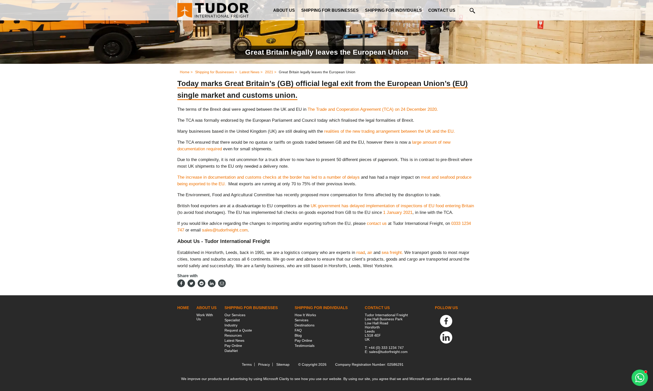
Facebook (446, 321)
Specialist (232, 320)
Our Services (234, 315)
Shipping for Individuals (393, 10)
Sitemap (283, 364)
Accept (347, 366)
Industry (230, 325)
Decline (347, 379)
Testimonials (305, 346)
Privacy (264, 364)
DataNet (231, 351)
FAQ (298, 330)
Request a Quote (238, 330)
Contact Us (441, 10)
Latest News (234, 340)
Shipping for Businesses (330, 10)
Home (183, 308)
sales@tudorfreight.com (225, 230)
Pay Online (233, 346)
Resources (233, 335)
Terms (247, 364)
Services (301, 320)
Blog (298, 335)
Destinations (305, 325)
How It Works (305, 315)
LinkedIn (446, 337)
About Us (284, 10)
